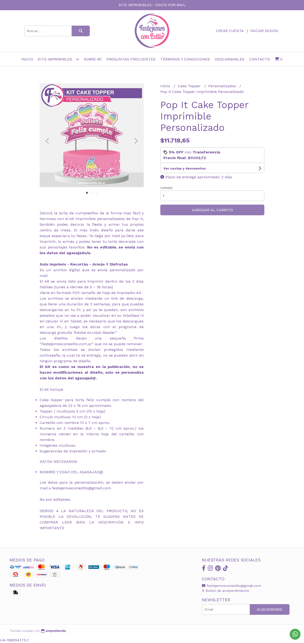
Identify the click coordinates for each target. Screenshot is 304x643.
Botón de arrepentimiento (226, 590)
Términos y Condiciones (185, 59)
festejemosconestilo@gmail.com (233, 586)
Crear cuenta (229, 31)
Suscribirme (269, 609)
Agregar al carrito (212, 210)
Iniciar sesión (264, 31)
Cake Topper (190, 86)
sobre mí (93, 59)
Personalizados (222, 86)
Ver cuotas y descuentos (184, 168)
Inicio (27, 59)
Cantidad (166, 187)
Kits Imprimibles (55, 59)
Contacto (259, 59)
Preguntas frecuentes (131, 59)
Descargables (229, 59)
